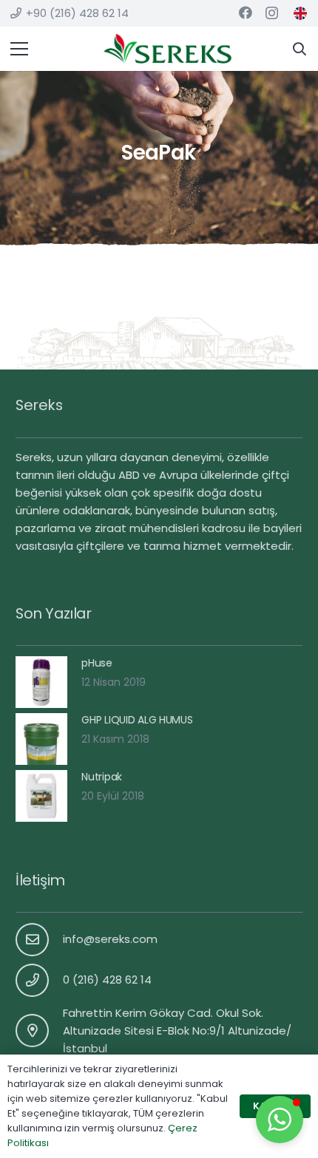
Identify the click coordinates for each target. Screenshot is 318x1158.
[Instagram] (271, 13)
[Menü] (19, 48)
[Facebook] (245, 12)
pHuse (96, 662)
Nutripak (101, 776)
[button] (279, 1119)
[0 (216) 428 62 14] (39, 980)
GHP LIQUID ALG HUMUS (136, 719)
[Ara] (299, 49)
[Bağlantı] (300, 13)
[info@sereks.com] (39, 939)
